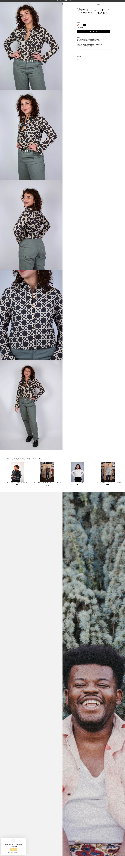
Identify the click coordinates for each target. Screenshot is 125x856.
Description (79, 37)
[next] (121, 474)
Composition (79, 56)
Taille (78, 53)
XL (91, 24)
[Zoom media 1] (31, 45)
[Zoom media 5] (31, 405)
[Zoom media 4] (31, 315)
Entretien (79, 50)
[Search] (102, 4)
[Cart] (108, 4)
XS (78, 24)
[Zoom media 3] (31, 225)
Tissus (78, 59)
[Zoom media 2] (31, 135)
